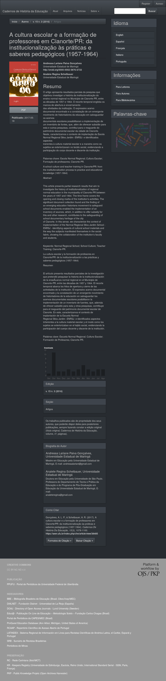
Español (120, 41)
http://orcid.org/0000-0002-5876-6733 (62, 69)
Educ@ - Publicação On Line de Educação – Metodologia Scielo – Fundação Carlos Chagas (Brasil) (58, 613)
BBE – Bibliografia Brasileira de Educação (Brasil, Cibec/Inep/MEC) (41, 598)
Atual (55, 11)
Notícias (81, 11)
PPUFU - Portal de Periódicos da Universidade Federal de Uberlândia (42, 584)
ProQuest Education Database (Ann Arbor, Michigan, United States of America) (47, 623)
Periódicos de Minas (17, 645)
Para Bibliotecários (125, 100)
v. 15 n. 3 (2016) (41, 21)
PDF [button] (23, 110)
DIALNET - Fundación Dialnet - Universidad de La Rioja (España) (40, 603)
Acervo (25, 21)
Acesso (159, 3)
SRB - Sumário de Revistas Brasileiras (26, 640)
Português (121, 61)
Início (14, 21)
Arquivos (67, 11)
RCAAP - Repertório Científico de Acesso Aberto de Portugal (38, 627)
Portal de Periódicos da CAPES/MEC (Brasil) (30, 618)
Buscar (152, 11)
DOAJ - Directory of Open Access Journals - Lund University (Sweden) (43, 608)
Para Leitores (123, 86)
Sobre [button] (94, 11)
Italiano (119, 54)
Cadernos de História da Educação (25, 11)
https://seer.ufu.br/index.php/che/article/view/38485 (72, 533)
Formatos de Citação (59, 540)
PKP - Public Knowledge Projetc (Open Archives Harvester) (37, 673)
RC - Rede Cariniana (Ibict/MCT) (24, 660)
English (119, 34)
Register (146, 3)
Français (120, 48)
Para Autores (122, 93)
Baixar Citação (84, 540)
